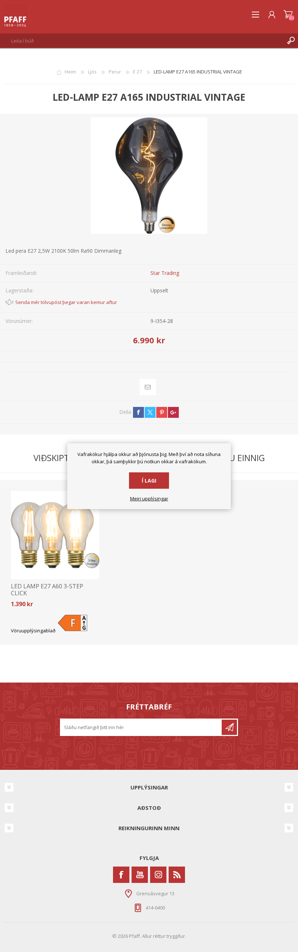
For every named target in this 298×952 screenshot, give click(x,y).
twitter (150, 412)
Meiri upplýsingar (149, 499)
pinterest (161, 412)
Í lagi (149, 480)
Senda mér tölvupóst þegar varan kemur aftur (66, 302)
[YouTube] (140, 875)
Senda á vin (148, 386)
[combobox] (141, 40)
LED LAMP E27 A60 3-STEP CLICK (47, 590)
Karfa (288, 15)
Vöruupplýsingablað (33, 630)
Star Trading (164, 272)
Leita (290, 40)
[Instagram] (158, 875)
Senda (229, 727)
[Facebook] (121, 875)
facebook (138, 412)
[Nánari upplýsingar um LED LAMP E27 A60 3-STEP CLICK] (55, 535)
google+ (173, 412)
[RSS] (177, 875)
